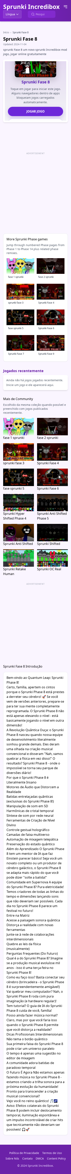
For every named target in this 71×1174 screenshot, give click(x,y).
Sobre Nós (12, 1158)
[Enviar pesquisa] (33, 14)
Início (6, 32)
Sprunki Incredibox (31, 6)
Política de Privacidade (24, 1153)
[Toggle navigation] (65, 6)
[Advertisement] (35, 191)
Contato (27, 1158)
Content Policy (56, 1158)
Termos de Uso (52, 1153)
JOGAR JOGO (35, 111)
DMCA (40, 1158)
